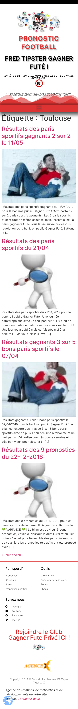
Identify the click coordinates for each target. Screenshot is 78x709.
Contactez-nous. (29, 698)
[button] (39, 107)
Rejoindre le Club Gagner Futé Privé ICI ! (39, 634)
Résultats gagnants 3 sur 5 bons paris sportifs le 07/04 (39, 348)
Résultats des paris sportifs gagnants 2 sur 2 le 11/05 (36, 135)
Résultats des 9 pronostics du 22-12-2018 (38, 453)
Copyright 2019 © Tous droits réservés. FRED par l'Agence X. (39, 681)
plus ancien (11, 555)
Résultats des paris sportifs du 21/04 (28, 244)
